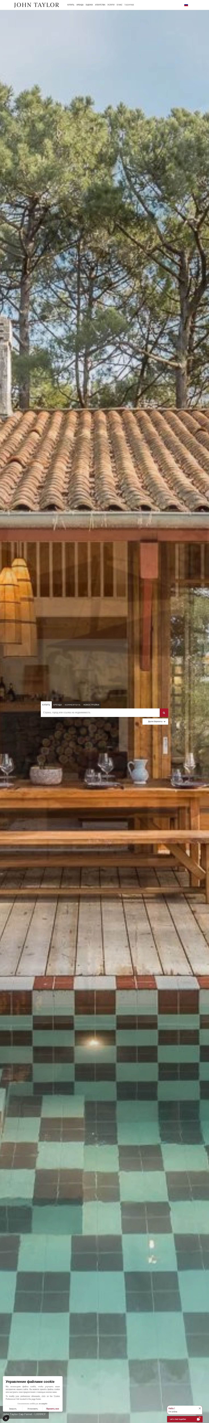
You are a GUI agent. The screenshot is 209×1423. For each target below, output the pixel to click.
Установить (32, 1409)
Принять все (52, 1409)
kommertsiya (72, 705)
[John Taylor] (36, 5)
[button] (6, 1418)
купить (46, 705)
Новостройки (91, 705)
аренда (57, 705)
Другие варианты (155, 721)
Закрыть (12, 1409)
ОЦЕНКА (89, 5)
